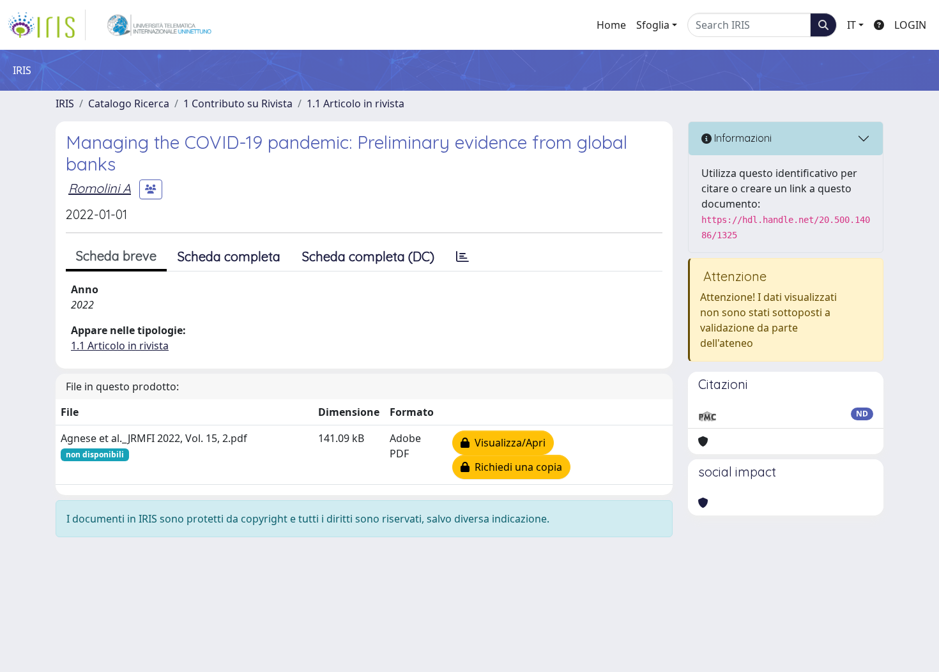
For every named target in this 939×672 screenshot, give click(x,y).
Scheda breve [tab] (116, 256)
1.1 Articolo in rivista (355, 103)
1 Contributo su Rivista (238, 103)
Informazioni (742, 138)
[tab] (462, 256)
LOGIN (910, 25)
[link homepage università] (159, 25)
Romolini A (99, 188)
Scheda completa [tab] (229, 256)
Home (611, 25)
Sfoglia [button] (652, 25)
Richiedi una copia (516, 467)
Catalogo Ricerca (128, 103)
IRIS (65, 103)
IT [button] (851, 25)
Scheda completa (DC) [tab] (368, 256)
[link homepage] (47, 25)
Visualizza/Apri (508, 443)
